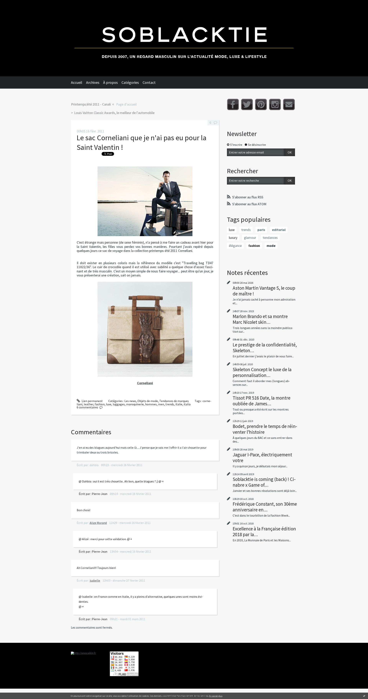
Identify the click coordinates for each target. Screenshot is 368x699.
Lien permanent (92, 401)
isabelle (95, 580)
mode (271, 245)
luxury (233, 237)
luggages (119, 404)
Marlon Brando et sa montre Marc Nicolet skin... (260, 319)
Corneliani (145, 383)
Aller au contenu (12, 3)
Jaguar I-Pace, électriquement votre (262, 457)
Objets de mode (147, 401)
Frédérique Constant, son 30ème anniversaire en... (265, 507)
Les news (130, 401)
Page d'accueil (126, 104)
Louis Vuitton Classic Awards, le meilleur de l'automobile (114, 112)
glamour (250, 237)
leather (88, 404)
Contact (149, 82)
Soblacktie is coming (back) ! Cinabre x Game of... (264, 482)
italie (178, 404)
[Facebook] (233, 104)
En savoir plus (215, 695)
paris (261, 230)
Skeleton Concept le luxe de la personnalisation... (262, 372)
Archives (92, 82)
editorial (279, 230)
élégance (235, 245)
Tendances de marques (174, 401)
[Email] (289, 104)
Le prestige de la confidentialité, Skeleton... (265, 348)
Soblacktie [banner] (184, 38)
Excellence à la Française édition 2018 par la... (264, 531)
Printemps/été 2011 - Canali (91, 104)
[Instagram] (275, 104)
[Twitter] (247, 104)
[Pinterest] (261, 104)
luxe (108, 404)
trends (169, 404)
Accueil (76, 82)
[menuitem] (78, 82)
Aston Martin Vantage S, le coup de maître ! (264, 291)
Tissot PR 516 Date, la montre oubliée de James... (261, 401)
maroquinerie (135, 404)
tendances (270, 237)
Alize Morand (98, 523)
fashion (100, 404)
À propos (110, 82)
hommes (151, 404)
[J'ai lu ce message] (364, 695)
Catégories (130, 82)
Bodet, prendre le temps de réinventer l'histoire (265, 429)
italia (187, 404)
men (161, 404)
